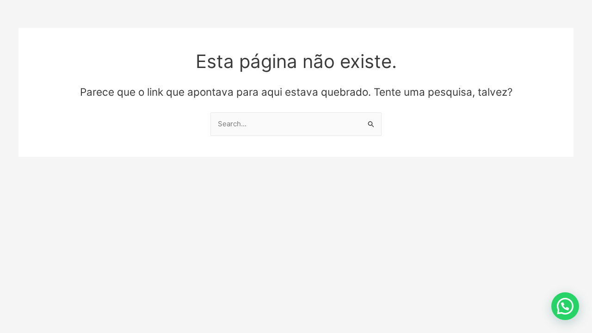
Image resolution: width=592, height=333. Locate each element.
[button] (565, 306)
